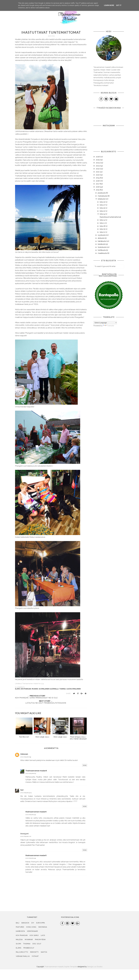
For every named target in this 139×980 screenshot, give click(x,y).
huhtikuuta (102, 250)
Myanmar (29, 939)
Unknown (24, 754)
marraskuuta (103, 196)
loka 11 (102, 223)
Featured (20, 927)
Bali (17, 923)
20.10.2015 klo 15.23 (25, 792)
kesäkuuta (102, 244)
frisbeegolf (28, 948)
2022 (98, 169)
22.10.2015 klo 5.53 (30, 814)
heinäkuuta (102, 241)
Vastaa (84, 765)
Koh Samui (34, 935)
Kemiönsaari (32, 931)
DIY (32, 923)
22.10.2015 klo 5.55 (30, 858)
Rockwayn (40, 150)
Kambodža (20, 931)
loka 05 (103, 229)
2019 (98, 178)
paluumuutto (22, 952)
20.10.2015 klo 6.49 (25, 757)
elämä (17, 689)
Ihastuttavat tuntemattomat (110, 217)
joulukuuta (102, 193)
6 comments (20, 687)
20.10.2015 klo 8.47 (30, 773)
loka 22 (103, 211)
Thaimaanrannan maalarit (36, 771)
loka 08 (103, 226)
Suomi (18, 944)
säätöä (44, 952)
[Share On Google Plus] (81, 693)
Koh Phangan (26, 689)
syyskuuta (102, 235)
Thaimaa (62, 689)
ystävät (35, 956)
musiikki (35, 689)
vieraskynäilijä (23, 956)
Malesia (19, 939)
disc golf (37, 944)
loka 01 (102, 232)
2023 (98, 166)
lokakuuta (102, 199)
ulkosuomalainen (73, 689)
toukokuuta (102, 247)
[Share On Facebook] (77, 693)
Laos (43, 935)
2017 (98, 184)
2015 (98, 190)
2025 (98, 160)
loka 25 (103, 208)
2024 (98, 163)
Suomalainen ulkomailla (49, 689)
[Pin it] (85, 693)
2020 (98, 175)
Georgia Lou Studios (94, 967)
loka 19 (102, 214)
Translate (110, 326)
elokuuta (101, 238)
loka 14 (102, 220)
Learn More (109, 5)
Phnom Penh (40, 939)
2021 (98, 172)
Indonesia (42, 927)
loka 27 (103, 205)
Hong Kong (31, 927)
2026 (98, 157)
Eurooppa (40, 923)
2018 (98, 181)
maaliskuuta (102, 253)
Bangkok (25, 923)
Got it (118, 5)
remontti (34, 952)
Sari (22, 790)
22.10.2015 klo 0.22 (25, 836)
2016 (98, 187)
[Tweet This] (74, 693)
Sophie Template (70, 967)
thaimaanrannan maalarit (36, 812)
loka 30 (103, 202)
